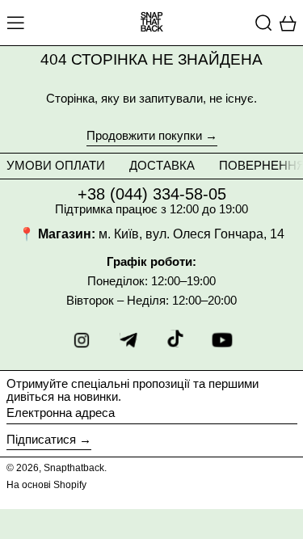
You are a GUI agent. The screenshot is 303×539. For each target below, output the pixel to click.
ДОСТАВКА (162, 165)
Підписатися (41, 439)
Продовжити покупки (144, 135)
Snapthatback (74, 468)
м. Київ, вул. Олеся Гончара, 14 (191, 234)
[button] (264, 22)
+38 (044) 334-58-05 (152, 194)
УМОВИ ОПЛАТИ (55, 165)
